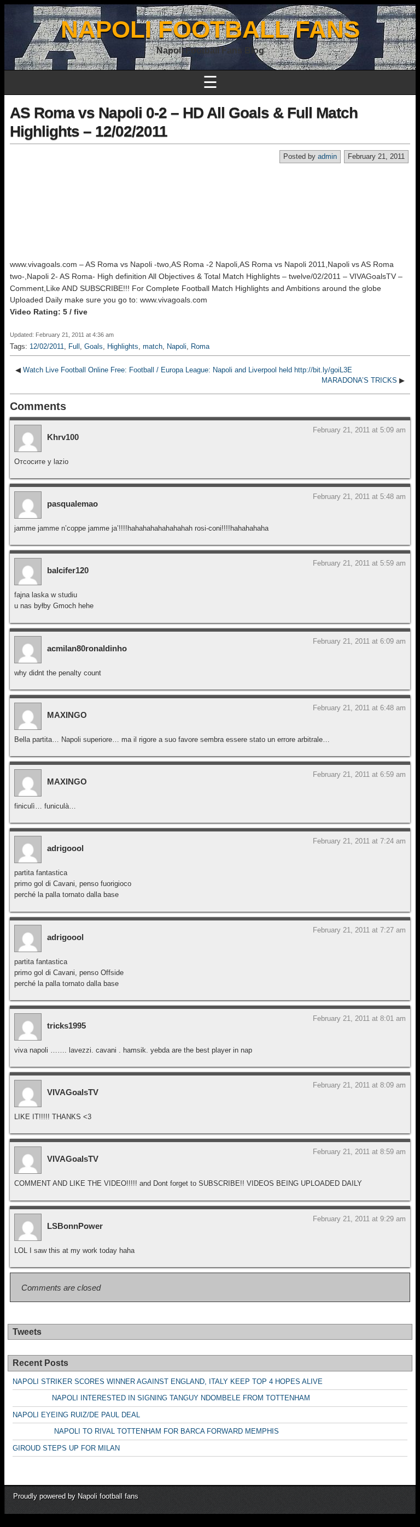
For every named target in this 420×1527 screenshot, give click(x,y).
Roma (200, 346)
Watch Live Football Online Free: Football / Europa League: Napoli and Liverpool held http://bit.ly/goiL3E (187, 370)
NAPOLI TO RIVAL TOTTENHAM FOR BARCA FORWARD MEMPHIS (146, 1431)
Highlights (122, 346)
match (152, 346)
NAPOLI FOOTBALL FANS (210, 29)
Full (74, 346)
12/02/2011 (47, 346)
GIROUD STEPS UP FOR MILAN (66, 1448)
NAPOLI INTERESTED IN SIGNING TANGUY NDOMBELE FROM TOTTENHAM (161, 1398)
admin (327, 156)
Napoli (176, 346)
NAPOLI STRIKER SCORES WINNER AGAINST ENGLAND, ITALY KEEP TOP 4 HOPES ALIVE (168, 1381)
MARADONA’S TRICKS (359, 380)
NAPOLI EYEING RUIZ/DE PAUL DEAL (76, 1415)
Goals (93, 346)
